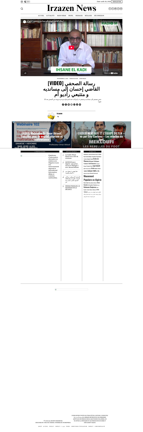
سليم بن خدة (93, 194)
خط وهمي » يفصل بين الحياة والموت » (71, 172)
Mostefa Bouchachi (94, 173)
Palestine (95, 185)
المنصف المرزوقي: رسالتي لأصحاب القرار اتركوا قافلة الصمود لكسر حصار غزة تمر (72, 179)
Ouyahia (91, 185)
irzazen (59, 113)
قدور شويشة (92, 196)
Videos (71, 78)
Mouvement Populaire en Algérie (92, 177)
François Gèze (89, 166)
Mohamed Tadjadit (87, 173)
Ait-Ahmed (93, 154)
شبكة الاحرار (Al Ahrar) (82, 417)
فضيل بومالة (86, 194)
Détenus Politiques (94, 161)
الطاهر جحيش (98, 192)
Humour (96, 168)
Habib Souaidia (88, 168)
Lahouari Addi (91, 170)
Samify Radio (91, 422)
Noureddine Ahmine (93, 183)
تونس (89, 192)
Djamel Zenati (90, 159)
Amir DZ (97, 154)
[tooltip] (110, 8)
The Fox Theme (49, 422)
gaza (85, 168)
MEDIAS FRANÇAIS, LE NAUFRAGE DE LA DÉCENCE (72, 187)
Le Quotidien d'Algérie (96, 419)
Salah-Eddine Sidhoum (91, 189)
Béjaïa (90, 156)
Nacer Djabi (86, 183)
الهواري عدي (92, 192)
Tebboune (86, 192)
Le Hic (97, 171)
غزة (89, 194)
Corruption (94, 156)
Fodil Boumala (92, 163)
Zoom (76, 78)
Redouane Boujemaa (90, 187)
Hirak (92, 168)
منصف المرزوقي (87, 196)
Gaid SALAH (96, 166)
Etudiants (86, 163)
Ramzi (98, 185)
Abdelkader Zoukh (87, 154)
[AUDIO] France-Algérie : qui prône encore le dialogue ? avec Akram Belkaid (72, 164)
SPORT (97, 190)
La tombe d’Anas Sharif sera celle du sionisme (71, 156)
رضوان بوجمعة (98, 194)
